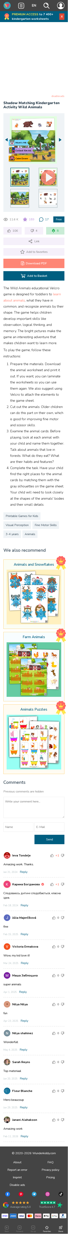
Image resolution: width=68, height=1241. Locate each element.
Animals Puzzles (33, 710)
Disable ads (17, 1185)
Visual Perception (17, 525)
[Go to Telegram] (34, 1195)
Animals (30, 534)
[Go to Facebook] (7, 1195)
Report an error (17, 1170)
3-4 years (12, 534)
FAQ (50, 1162)
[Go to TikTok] (60, 1195)
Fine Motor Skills (46, 525)
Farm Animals (34, 637)
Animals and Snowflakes (34, 565)
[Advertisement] (34, 59)
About (17, 1162)
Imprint (17, 1177)
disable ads (57, 96)
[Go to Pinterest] (20, 1195)
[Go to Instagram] (47, 1195)
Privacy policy (50, 1170)
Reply (24, 872)
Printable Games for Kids (22, 516)
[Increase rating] (52, 855)
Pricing (50, 1177)
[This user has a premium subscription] (42, 884)
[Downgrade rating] (62, 855)
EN (34, 5)
